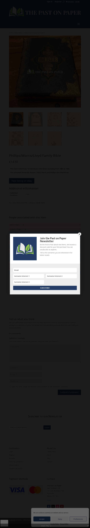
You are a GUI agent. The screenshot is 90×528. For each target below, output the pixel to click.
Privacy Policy (64, 524)
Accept (41, 519)
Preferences (78, 519)
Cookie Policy (55, 524)
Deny (60, 519)
